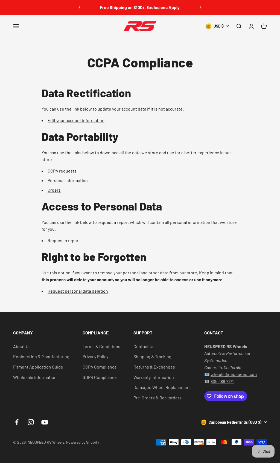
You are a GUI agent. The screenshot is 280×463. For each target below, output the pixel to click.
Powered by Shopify (82, 442)
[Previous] (79, 7)
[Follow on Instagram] (30, 422)
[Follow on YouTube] (44, 422)
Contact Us (143, 346)
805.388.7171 (222, 381)
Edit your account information (76, 120)
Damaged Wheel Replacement (162, 387)
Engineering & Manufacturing (41, 356)
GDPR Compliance (100, 377)
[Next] (201, 7)
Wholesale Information (35, 377)
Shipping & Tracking (152, 356)
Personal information (68, 180)
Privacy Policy (95, 356)
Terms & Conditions (101, 346)
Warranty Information (153, 377)
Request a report (64, 240)
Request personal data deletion (78, 290)
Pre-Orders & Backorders (157, 397)
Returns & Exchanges (154, 366)
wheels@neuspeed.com (234, 374)
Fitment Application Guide (38, 366)
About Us (22, 346)
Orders (54, 189)
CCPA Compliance (100, 366)
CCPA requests (62, 170)
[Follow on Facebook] (17, 422)
